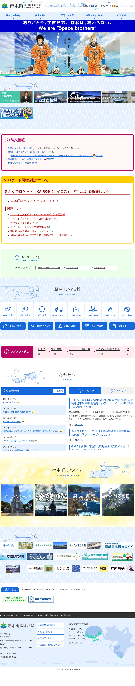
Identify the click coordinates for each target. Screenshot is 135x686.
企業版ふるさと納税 (12, 421)
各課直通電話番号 (48, 625)
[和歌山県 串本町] (21, 6)
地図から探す (70, 326)
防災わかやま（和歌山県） (20, 148)
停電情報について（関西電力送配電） (31, 159)
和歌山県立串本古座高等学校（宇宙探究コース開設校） (40, 235)
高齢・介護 (110, 315)
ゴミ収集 (122, 326)
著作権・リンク (71, 615)
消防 (128, 351)
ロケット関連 (99, 267)
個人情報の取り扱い (49, 615)
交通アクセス (46, 638)
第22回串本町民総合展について (17, 412)
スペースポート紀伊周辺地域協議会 (29, 227)
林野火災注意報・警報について (22, 163)
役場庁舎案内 (46, 632)
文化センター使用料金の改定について (20, 450)
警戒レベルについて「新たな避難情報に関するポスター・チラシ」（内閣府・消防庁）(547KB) (57, 155)
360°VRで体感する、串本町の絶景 (18, 441)
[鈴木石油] (41, 599)
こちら (80, 424)
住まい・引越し (58, 315)
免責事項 (30, 615)
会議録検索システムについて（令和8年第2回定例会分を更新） (31, 431)
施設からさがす (43, 326)
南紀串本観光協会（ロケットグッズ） (30, 231)
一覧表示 (58, 391)
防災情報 (41, 351)
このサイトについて (11, 615)
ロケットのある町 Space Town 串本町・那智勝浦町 (37, 214)
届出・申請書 (97, 326)
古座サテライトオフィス (23, 223)
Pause (67, 71)
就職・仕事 (76, 315)
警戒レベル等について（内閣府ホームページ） (30, 152)
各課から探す (15, 326)
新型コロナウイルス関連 (49, 267)
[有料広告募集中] (14, 599)
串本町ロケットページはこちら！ (34, 201)
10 (79, 67)
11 (82, 67)
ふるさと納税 (72, 267)
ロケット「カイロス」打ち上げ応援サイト (33, 218)
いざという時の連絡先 (79, 351)
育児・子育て (24, 315)
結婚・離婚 (93, 315)
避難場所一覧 (56, 351)
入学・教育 (42, 315)
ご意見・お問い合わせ (50, 645)
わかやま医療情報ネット (108, 351)
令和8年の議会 (9, 402)
